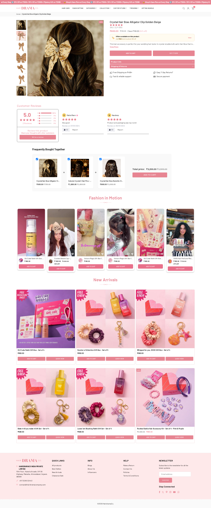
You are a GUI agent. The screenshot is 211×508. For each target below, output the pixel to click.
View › (190, 37)
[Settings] (188, 8)
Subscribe (165, 480)
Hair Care (66, 8)
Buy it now (174, 53)
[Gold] (21, 25)
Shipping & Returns (119, 66)
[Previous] (31, 58)
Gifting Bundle (148, 8)
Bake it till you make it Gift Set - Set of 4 (33, 429)
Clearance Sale (57, 476)
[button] (193, 8)
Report (75, 130)
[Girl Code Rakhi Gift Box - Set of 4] (45, 319)
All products (57, 465)
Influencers (92, 472)
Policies (126, 472)
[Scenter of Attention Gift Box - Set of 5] (105, 319)
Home (18, 14)
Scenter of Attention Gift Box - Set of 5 (92, 350)
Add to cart (150, 175)
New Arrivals (57, 472)
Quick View (60, 359)
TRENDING (133, 8)
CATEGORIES (91, 8)
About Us (91, 469)
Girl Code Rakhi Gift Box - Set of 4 (31, 350)
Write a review (37, 137)
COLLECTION (104, 8)
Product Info (116, 62)
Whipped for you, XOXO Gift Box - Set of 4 (153, 350)
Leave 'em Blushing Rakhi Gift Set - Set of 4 (94, 429)
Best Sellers (56, 469)
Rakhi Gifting (78, 8)
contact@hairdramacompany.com (32, 485)
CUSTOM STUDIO (119, 8)
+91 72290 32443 (25, 481)
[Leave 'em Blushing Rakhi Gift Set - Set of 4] (105, 397)
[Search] (184, 8)
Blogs (90, 465)
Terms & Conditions (131, 476)
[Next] (100, 58)
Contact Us (127, 469)
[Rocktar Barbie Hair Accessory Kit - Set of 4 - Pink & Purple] (165, 397)
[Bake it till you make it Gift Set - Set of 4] (45, 397)
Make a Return (128, 465)
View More (114, 47)
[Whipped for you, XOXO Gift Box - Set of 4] (165, 319)
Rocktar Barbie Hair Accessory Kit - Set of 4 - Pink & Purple (160, 429)
